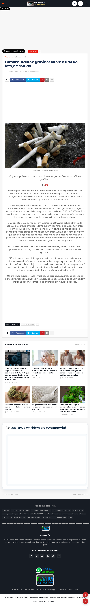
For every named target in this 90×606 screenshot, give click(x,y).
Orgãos (6, 517)
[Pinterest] (42, 80)
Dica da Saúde (78, 510)
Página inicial (10, 57)
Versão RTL (52, 602)
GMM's (82, 597)
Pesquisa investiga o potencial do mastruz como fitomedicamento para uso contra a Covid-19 (72, 408)
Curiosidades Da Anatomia (41, 510)
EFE (46, 185)
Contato (42, 602)
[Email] (47, 80)
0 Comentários (33, 72)
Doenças (6, 514)
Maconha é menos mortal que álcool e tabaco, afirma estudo (17, 407)
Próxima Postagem (79, 494)
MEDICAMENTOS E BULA (38, 514)
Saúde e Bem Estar (59, 517)
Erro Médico (24, 514)
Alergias (6, 510)
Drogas (14, 514)
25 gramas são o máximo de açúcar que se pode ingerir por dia (45, 407)
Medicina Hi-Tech (54, 514)
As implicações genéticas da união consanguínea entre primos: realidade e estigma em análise (71, 371)
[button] (87, 3)
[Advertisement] (45, 27)
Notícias (82, 514)
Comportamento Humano (20, 510)
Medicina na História (70, 514)
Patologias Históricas (18, 517)
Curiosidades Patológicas (61, 510)
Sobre (35, 602)
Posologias (47, 517)
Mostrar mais (80, 344)
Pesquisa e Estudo (23, 57)
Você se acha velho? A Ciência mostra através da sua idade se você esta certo (44, 371)
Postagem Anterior (11, 494)
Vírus (70, 517)
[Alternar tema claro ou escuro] (80, 3)
